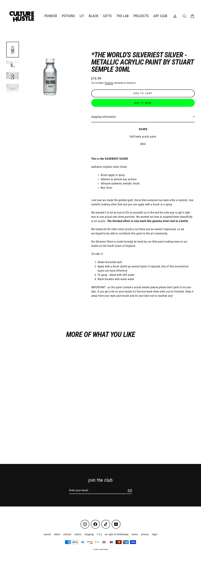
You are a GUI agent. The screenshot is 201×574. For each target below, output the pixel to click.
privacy (145, 534)
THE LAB (122, 16)
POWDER (50, 16)
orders (77, 534)
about (57, 534)
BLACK (93, 16)
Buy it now (143, 103)
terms (135, 534)
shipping (89, 534)
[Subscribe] (129, 490)
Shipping (109, 82)
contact (67, 534)
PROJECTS (141, 16)
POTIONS (68, 16)
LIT (82, 16)
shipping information (103, 116)
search (47, 534)
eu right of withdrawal (117, 534)
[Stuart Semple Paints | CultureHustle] (12, 49)
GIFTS (107, 16)
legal (154, 534)
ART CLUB (160, 16)
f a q (99, 534)
